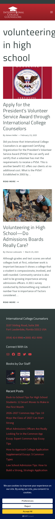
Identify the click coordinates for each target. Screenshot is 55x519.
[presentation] (27, 83)
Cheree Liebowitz (14, 252)
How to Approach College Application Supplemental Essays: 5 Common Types (27, 454)
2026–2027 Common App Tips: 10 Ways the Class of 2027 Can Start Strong (25, 418)
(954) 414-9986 (14, 337)
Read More (11, 181)
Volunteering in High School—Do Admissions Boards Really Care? (24, 236)
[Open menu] (51, 12)
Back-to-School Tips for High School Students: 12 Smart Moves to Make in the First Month (27, 402)
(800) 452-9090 (33, 337)
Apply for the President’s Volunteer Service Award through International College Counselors (26, 116)
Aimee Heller (12, 135)
